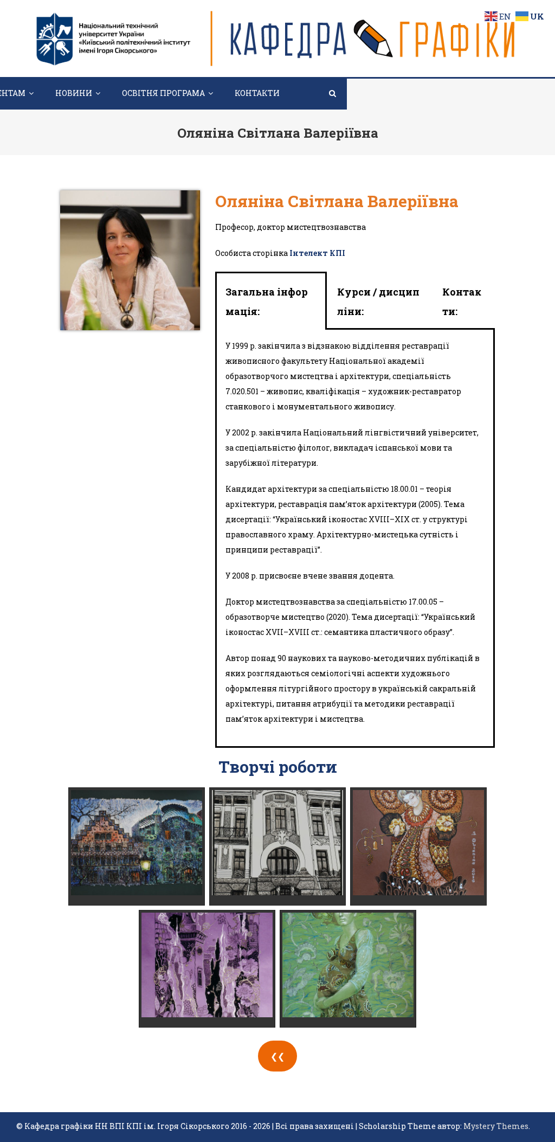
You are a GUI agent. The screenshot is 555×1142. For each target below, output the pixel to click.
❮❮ (277, 1056)
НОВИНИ (73, 93)
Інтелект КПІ (317, 253)
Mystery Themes (495, 1126)
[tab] (271, 301)
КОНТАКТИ (257, 93)
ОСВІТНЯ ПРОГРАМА (163, 93)
